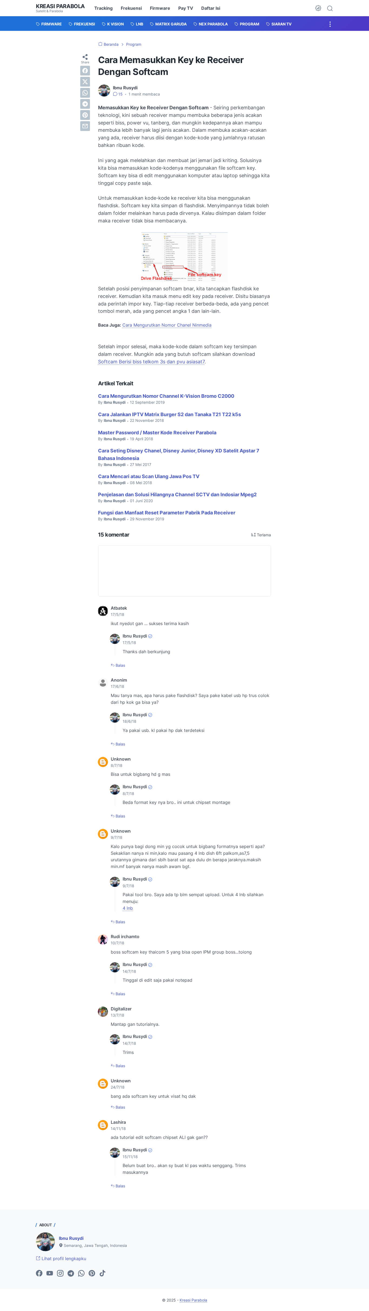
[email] (85, 126)
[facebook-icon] (39, 1273)
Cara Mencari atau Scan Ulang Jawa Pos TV (148, 476)
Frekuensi (131, 8)
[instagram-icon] (60, 1273)
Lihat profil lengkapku (63, 1258)
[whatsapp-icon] (81, 1273)
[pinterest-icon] (92, 1273)
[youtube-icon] (49, 1273)
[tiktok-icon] (102, 1273)
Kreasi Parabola (60, 6)
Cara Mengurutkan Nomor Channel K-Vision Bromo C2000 (166, 396)
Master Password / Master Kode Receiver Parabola (157, 432)
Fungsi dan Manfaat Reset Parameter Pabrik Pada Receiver (166, 512)
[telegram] (85, 104)
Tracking (103, 8)
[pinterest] (85, 115)
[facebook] (85, 70)
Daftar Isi (210, 8)
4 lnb (128, 908)
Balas (120, 665)
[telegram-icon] (71, 1273)
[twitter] (85, 82)
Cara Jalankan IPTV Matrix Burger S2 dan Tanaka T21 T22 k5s (169, 414)
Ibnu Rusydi (71, 1238)
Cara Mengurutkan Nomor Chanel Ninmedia (167, 325)
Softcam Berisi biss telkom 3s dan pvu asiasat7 (151, 361)
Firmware (160, 8)
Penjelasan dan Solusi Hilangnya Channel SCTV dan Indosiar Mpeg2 (177, 494)
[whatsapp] (85, 93)
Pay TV (185, 8)
